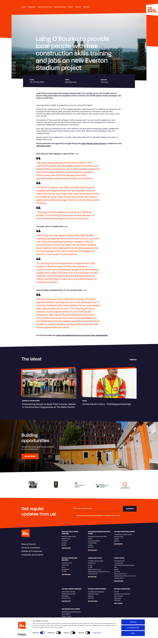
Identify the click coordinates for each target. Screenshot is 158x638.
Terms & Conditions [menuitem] (30, 547)
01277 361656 (118, 603)
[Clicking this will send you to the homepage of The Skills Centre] (152, 10)
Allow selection (133, 627)
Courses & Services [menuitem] (45, 7)
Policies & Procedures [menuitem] (31, 551)
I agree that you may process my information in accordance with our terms (98, 515)
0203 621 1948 (66, 548)
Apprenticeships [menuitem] (60, 7)
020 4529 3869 (92, 601)
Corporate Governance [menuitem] (32, 555)
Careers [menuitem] (78, 7)
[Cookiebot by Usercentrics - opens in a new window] (22, 635)
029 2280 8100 (118, 581)
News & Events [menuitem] (28, 544)
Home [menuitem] (23, 7)
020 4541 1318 (118, 544)
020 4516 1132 (92, 577)
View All (133, 360)
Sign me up (130, 509)
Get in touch (30, 456)
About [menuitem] (70, 7)
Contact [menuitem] (86, 7)
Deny (133, 633)
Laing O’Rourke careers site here (93, 143)
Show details (97, 632)
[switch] (58, 632)
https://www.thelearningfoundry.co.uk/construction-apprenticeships (82, 335)
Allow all (133, 622)
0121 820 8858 (66, 574)
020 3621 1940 (92, 550)
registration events (43, 146)
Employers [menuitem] (32, 7)
